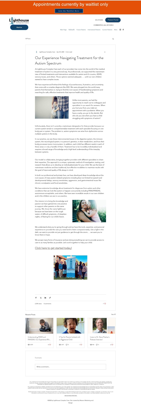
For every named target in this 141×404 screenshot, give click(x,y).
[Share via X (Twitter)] (41, 298)
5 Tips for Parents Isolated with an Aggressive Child (69, 338)
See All (113, 314)
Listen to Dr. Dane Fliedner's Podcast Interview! (100, 338)
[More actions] (105, 52)
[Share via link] (50, 298)
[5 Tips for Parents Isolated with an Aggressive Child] (70, 326)
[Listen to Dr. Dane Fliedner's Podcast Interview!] (101, 326)
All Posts (28, 39)
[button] (113, 39)
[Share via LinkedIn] (45, 298)
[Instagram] (120, 30)
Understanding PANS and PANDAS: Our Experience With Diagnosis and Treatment (39, 338)
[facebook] (123, 30)
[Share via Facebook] (36, 298)
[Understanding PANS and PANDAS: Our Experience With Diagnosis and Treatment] (39, 326)
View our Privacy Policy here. (71, 395)
